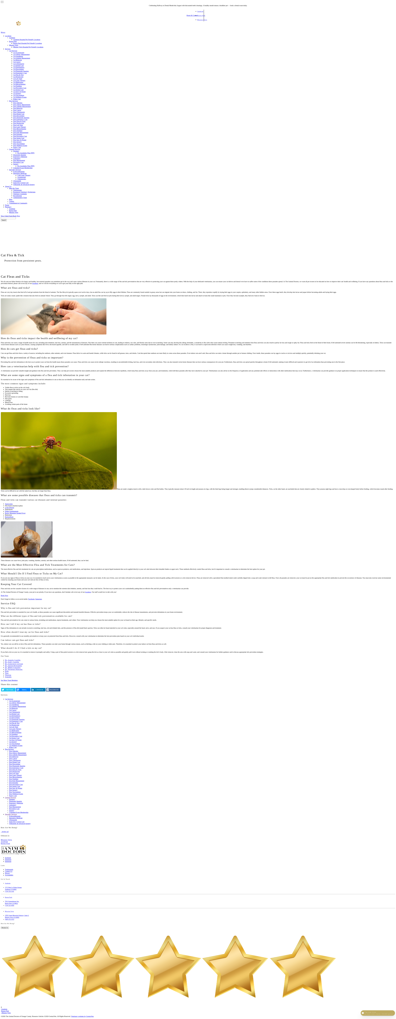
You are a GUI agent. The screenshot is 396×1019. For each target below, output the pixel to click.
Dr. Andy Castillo (12, 662)
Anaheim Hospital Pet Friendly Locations (26, 39)
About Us (8, 186)
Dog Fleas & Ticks (19, 121)
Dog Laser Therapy (19, 127)
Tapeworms (9, 504)
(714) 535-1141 (9, 891)
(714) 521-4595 (9, 905)
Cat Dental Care (18, 66)
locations (35, 283)
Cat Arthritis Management (21, 58)
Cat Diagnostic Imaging (21, 71)
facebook (8, 858)
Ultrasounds (17, 181)
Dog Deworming (18, 116)
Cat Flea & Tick (18, 75)
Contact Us (8, 871)
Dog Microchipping (19, 129)
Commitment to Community (18, 203)
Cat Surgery (17, 93)
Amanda (8, 677)
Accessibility (9, 875)
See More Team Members (9, 680)
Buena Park (13, 41)
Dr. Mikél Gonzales (13, 667)
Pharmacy (8, 207)
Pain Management (19, 160)
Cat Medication (18, 82)
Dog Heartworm (18, 123)
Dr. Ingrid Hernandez (13, 666)
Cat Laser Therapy (19, 80)
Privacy (7, 873)
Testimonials (9, 869)
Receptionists (17, 196)
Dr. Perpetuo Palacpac (14, 669)
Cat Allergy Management (21, 54)
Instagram (38, 599)
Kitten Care (17, 99)
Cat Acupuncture (18, 52)
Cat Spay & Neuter (19, 92)
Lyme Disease (9, 507)
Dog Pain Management (20, 132)
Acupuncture (21, 177)
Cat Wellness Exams (20, 97)
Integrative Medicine (20, 173)
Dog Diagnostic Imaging (21, 118)
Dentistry (16, 151)
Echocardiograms (19, 171)
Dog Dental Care (18, 114)
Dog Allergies (17, 103)
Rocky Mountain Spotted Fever (15, 513)
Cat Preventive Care (19, 88)
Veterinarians (17, 190)
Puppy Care (17, 147)
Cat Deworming (18, 69)
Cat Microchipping (19, 84)
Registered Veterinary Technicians (24, 192)
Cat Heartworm (18, 77)
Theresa (8, 675)
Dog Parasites (17, 134)
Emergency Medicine (20, 157)
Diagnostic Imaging (19, 155)
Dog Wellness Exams (20, 145)
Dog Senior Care (18, 138)
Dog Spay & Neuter (19, 140)
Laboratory (16, 158)
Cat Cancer (17, 62)
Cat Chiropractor (18, 64)
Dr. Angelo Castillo (13, 660)
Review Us (5, 928)
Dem (7, 671)
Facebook (31, 599)
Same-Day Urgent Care (21, 183)
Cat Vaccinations (18, 95)
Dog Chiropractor (19, 112)
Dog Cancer (17, 110)
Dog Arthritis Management (22, 106)
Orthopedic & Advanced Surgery (24, 184)
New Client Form (7, 216)
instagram (8, 859)
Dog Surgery (17, 142)
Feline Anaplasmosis (11, 511)
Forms (7, 205)
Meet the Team (14, 188)
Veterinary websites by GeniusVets (82, 1016)
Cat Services (13, 51)
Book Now (16, 216)
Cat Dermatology (18, 67)
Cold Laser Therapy (23, 175)
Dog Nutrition (17, 131)
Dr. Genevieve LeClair (14, 664)
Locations (8, 36)
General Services (14, 149)
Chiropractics (21, 179)
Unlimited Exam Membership (22, 168)
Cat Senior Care (18, 90)
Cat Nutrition (17, 86)
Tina (6, 673)
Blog (10, 199)
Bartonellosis (9, 517)
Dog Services (13, 101)
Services (7, 49)
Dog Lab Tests (18, 125)
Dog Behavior (17, 108)
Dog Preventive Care (20, 136)
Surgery (15, 164)
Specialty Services (15, 170)
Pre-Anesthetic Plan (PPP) (25, 153)
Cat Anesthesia (18, 56)
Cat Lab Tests (17, 79)
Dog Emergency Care (20, 119)
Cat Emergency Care (20, 73)
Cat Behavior (17, 60)
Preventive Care (18, 162)
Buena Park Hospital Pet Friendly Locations (27, 43)
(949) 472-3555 (9, 919)
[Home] (11, 30)
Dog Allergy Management (21, 105)
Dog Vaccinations (19, 144)
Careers (11, 201)
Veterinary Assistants (20, 194)
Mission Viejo (13, 45)
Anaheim (12, 38)
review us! (5, 832)
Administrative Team (20, 197)
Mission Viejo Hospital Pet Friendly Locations (28, 47)
